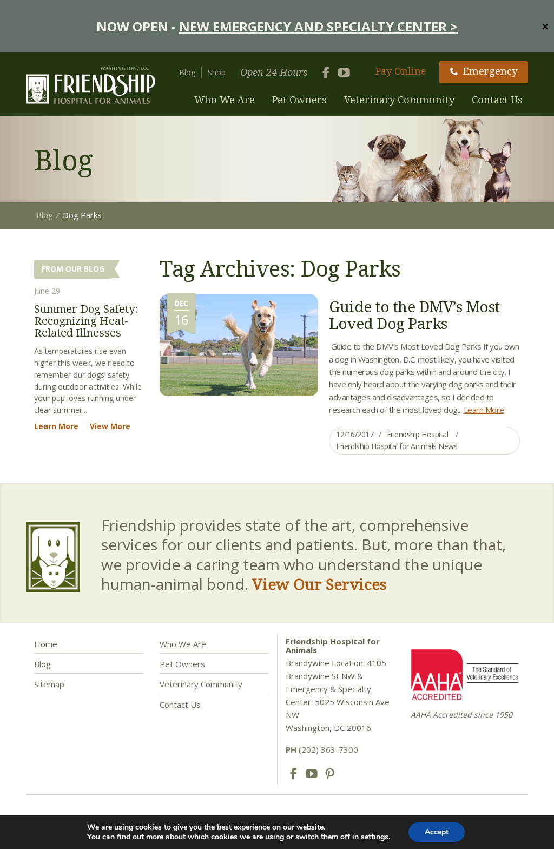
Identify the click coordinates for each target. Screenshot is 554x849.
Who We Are (224, 99)
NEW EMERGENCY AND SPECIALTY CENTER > (318, 26)
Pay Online (400, 70)
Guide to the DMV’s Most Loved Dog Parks (414, 314)
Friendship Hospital (418, 434)
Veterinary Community (399, 99)
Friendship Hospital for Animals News (396, 446)
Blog (187, 72)
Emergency (490, 70)
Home (45, 644)
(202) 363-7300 (322, 749)
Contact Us (497, 99)
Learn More (484, 409)
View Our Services (319, 584)
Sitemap (49, 684)
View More (110, 426)
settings (374, 837)
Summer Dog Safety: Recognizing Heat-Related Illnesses (86, 320)
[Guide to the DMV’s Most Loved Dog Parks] (239, 344)
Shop (217, 72)
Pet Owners (299, 99)
